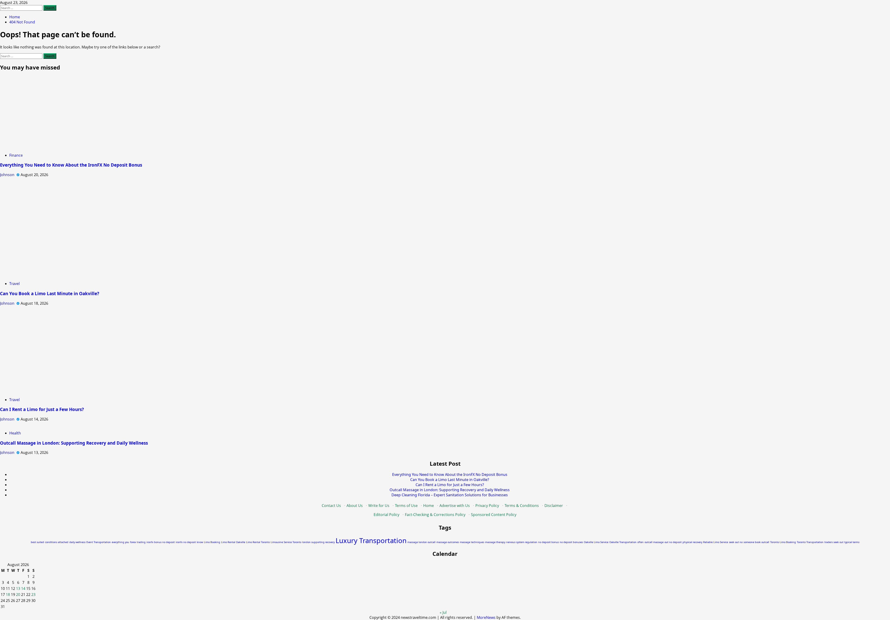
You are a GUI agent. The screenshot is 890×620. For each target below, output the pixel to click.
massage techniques (472, 542)
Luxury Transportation (371, 540)
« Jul (443, 612)
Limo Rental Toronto (258, 542)
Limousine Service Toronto (286, 542)
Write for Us (378, 505)
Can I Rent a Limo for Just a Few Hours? (42, 409)
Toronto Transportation (810, 542)
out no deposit (673, 542)
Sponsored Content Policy (493, 514)
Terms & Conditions (522, 505)
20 (18, 594)
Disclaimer (553, 505)
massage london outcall (421, 542)
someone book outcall (756, 542)
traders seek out (833, 542)
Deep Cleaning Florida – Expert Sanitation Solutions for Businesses (449, 494)
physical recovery (692, 542)
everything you (120, 542)
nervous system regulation (521, 542)
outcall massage (654, 542)
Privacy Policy (487, 505)
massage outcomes (447, 542)
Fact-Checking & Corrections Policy (435, 514)
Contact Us (331, 505)
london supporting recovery (318, 542)
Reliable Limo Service (715, 542)
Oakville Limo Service (596, 542)
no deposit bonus (548, 542)
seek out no (736, 542)
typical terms (851, 542)
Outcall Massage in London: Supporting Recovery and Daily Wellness (74, 443)
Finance (16, 155)
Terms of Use (406, 505)
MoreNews (486, 617)
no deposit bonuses (571, 542)
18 (8, 594)
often (640, 542)
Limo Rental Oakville (233, 542)
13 (18, 588)
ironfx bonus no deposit (160, 542)
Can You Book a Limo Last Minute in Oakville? (49, 293)
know (200, 542)
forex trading (138, 542)
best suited (37, 542)
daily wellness (77, 542)
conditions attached (56, 542)
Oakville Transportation (622, 542)
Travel (14, 283)
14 (23, 588)
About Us (354, 505)
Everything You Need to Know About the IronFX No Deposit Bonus (71, 165)
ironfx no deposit (186, 542)
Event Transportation (98, 542)
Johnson (7, 174)
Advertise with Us (454, 505)
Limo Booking (212, 542)
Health (15, 433)
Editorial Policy (386, 514)
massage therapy (495, 542)
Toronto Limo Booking (783, 542)
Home (428, 505)
